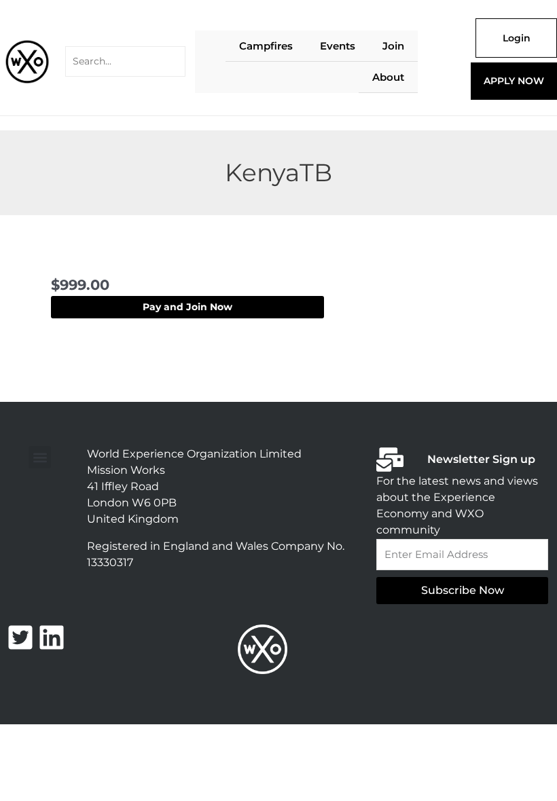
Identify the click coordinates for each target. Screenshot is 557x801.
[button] (40, 457)
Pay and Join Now (187, 306)
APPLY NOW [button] (514, 80)
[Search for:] (125, 61)
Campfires (266, 45)
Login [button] (517, 38)
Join (393, 45)
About (388, 77)
